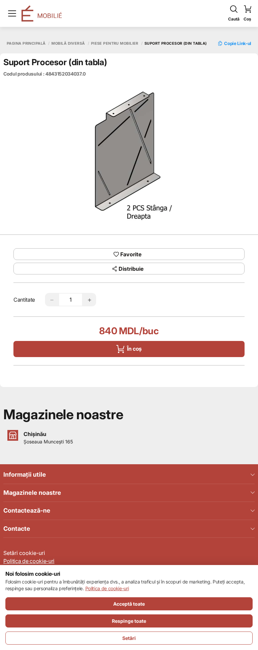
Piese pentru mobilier (114, 43)
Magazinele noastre (32, 492)
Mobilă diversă (68, 43)
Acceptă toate (129, 604)
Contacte (16, 528)
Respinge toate (129, 621)
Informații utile (24, 474)
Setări (129, 638)
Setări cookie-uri (24, 553)
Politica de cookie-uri (28, 561)
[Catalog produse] (12, 13)
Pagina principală (26, 43)
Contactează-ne (26, 510)
